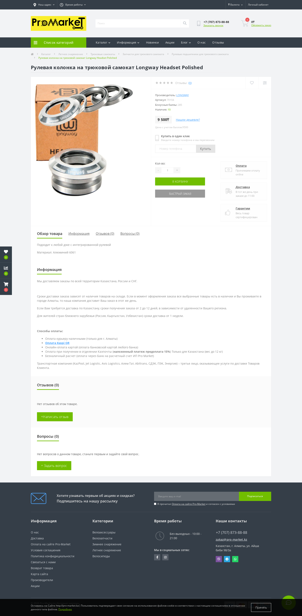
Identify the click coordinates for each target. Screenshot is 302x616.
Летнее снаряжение (70, 54)
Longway (182, 95)
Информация (126, 42)
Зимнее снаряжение (106, 544)
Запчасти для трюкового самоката (143, 54)
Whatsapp (235, 559)
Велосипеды (101, 556)
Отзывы (218, 42)
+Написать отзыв (55, 417)
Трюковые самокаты (103, 54)
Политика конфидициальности (52, 556)
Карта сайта (39, 574)
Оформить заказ (261, 25)
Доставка (243, 187)
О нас (201, 42)
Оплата (241, 166)
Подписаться (255, 496)
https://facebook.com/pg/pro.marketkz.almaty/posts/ (157, 557)
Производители (42, 580)
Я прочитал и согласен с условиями (196, 504)
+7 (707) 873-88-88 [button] (231, 532)
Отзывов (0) (105, 233)
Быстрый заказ (180, 194)
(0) (190, 83)
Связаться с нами (43, 562)
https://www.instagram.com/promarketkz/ (165, 557)
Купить (205, 148)
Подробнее (65, 609)
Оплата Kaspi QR (57, 343)
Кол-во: (160, 163)
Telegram (227, 559)
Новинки (152, 42)
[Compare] (264, 83)
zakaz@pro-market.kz (231, 539)
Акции (170, 42)
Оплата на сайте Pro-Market (188, 504)
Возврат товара (42, 568)
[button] (6, 287)
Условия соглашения (45, 550)
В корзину (180, 181)
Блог (184, 42)
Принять (261, 607)
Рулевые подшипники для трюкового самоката (200, 54)
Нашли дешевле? (188, 120)
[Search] (184, 23)
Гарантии (243, 208)
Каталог (101, 42)
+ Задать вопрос (54, 465)
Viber (219, 559)
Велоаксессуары (103, 532)
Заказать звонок (213, 25)
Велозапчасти (102, 538)
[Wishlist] (251, 83)
